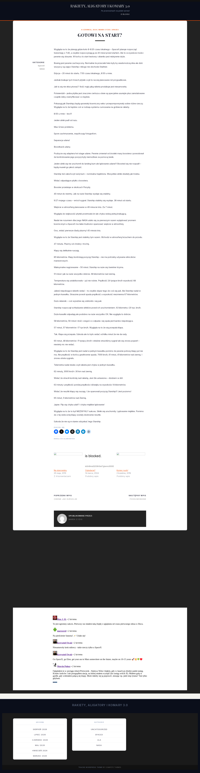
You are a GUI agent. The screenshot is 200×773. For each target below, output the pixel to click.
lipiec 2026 (40, 735)
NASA (42, 69)
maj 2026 (40, 745)
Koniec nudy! (122, 470)
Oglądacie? (90, 470)
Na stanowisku (60, 470)
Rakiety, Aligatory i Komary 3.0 (100, 6)
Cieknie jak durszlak (65, 499)
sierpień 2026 (40, 729)
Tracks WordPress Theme (90, 767)
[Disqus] (100, 571)
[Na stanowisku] (68, 461)
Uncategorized (99, 729)
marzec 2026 (40, 756)
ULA (99, 740)
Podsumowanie (138, 499)
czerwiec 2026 (40, 740)
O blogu (125, 14)
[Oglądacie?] (99, 461)
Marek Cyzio (104, 30)
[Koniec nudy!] (131, 461)
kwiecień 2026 (40, 750)
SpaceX (115, 30)
